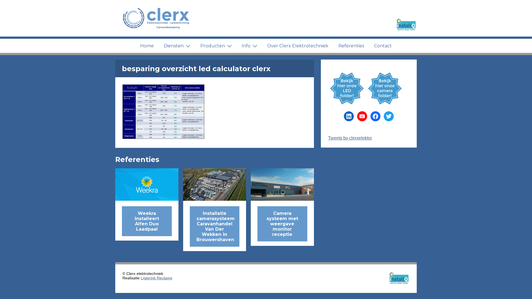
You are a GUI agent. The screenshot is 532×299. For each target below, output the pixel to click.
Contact (383, 45)
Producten (212, 45)
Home (147, 45)
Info (246, 45)
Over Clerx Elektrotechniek (297, 45)
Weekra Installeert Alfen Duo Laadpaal (147, 221)
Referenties (351, 45)
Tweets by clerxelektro (350, 138)
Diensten (174, 45)
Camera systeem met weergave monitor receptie (282, 224)
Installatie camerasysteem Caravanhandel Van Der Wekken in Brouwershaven (215, 226)
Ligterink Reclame (156, 278)
